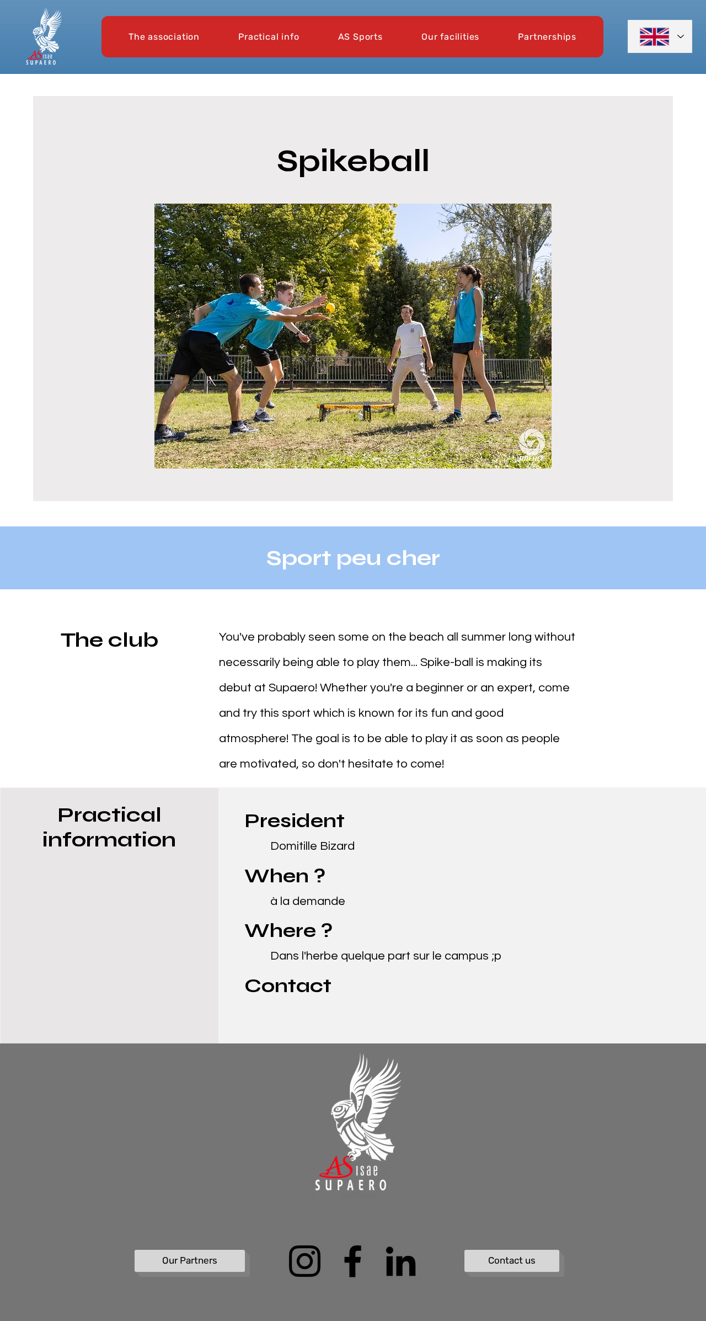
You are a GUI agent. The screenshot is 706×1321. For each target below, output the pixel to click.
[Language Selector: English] (660, 36)
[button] (164, 36)
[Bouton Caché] (142, 1069)
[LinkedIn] (400, 1261)
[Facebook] (352, 1261)
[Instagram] (305, 1261)
